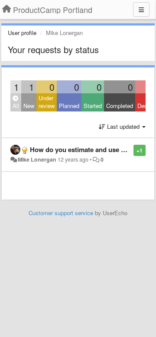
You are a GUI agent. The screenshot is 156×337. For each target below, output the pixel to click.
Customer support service (61, 213)
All (16, 106)
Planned (69, 106)
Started (93, 106)
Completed (119, 106)
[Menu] (141, 9)
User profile (22, 33)
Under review (47, 102)
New (28, 106)
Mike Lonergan (37, 159)
